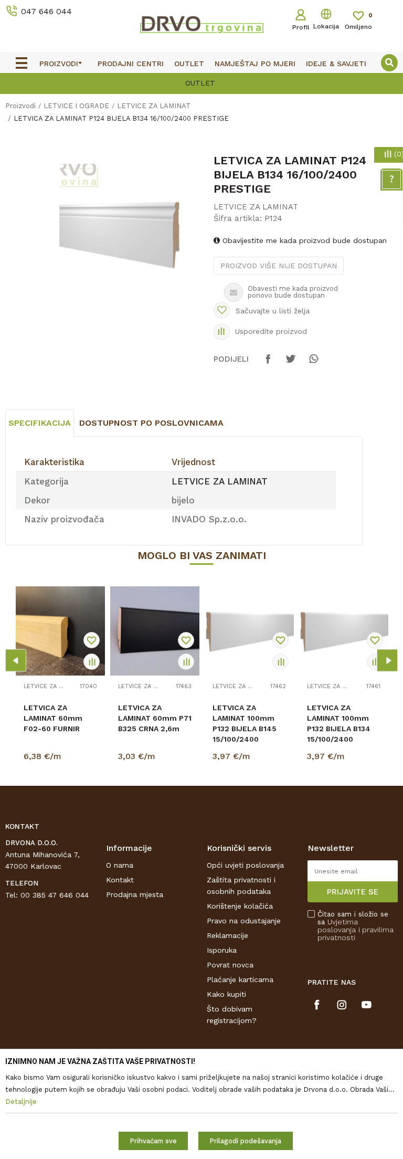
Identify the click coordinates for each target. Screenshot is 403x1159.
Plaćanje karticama (240, 979)
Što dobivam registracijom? (232, 1015)
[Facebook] (268, 363)
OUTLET (115, 83)
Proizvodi (20, 106)
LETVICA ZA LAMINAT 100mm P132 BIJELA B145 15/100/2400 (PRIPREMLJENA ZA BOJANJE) (248, 733)
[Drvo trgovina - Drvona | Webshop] (201, 24)
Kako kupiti (226, 994)
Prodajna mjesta (134, 894)
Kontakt (120, 880)
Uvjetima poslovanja (337, 926)
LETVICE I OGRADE (76, 106)
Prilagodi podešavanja (245, 1141)
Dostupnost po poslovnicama (151, 423)
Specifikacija (39, 423)
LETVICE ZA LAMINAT (153, 106)
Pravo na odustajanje (244, 920)
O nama (119, 865)
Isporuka (222, 950)
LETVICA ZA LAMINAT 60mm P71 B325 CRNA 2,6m (155, 718)
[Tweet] (290, 363)
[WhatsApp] (313, 363)
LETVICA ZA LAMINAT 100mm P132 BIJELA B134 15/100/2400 (338, 723)
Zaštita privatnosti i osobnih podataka (241, 885)
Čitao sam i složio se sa (355, 926)
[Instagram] (342, 1005)
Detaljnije (62, 758)
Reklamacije (227, 935)
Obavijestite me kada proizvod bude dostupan (303, 240)
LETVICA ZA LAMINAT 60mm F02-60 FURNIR (53, 718)
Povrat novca (230, 965)
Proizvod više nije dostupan (278, 265)
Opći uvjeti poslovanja (245, 865)
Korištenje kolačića (240, 906)
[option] (127, 232)
